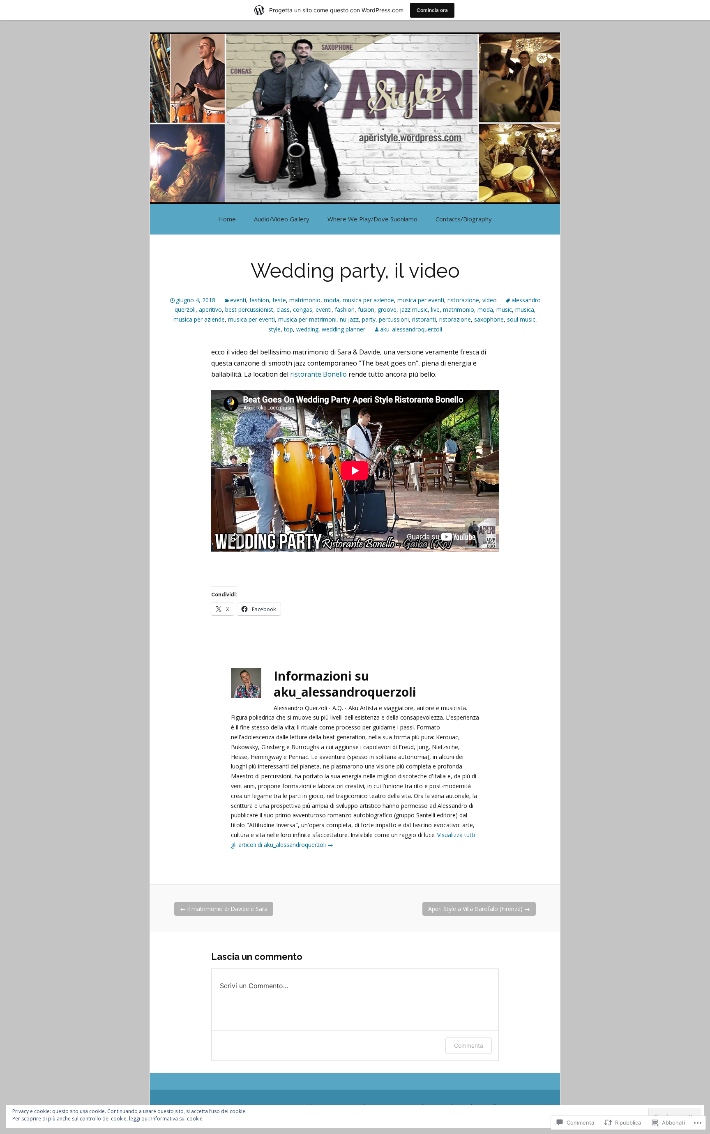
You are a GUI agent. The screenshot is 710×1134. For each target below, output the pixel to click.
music (504, 309)
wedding (307, 329)
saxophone (489, 319)
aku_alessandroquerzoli (411, 329)
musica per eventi (420, 300)
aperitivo (210, 309)
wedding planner (343, 329)
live (435, 309)
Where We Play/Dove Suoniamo (372, 219)
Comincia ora (432, 10)
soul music (521, 319)
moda (331, 300)
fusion (366, 309)
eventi (238, 300)
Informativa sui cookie (177, 1118)
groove (387, 309)
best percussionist (249, 309)
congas (302, 309)
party (369, 319)
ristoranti (424, 319)
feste (279, 300)
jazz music (414, 309)
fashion (259, 300)
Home (227, 219)
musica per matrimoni (307, 319)
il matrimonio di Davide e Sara (223, 909)
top (288, 329)
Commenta (468, 1045)
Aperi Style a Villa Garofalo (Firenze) (479, 909)
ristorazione (463, 300)
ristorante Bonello (318, 374)
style (274, 329)
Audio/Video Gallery (281, 219)
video (489, 300)
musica (524, 309)
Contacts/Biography (464, 219)
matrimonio (304, 300)
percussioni (394, 319)
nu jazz (349, 319)
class (283, 309)
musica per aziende (368, 300)
